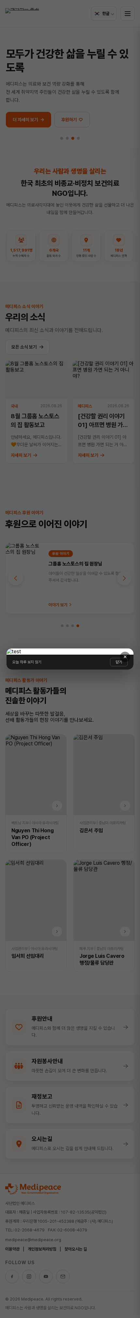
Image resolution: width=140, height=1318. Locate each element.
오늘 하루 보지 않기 (26, 662)
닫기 (119, 662)
